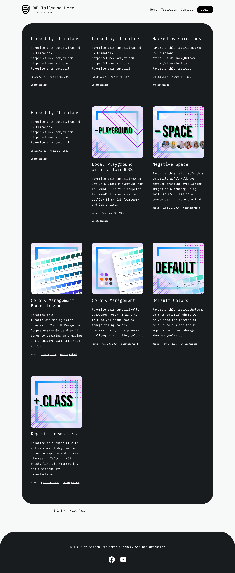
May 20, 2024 (109, 343)
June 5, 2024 (48, 354)
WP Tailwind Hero (53, 8)
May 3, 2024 (170, 343)
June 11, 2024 (171, 207)
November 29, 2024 (113, 213)
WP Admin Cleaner (117, 547)
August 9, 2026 (59, 150)
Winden (94, 547)
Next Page (78, 510)
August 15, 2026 (181, 76)
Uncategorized (39, 84)
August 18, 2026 (59, 76)
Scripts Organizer (150, 547)
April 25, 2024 (50, 482)
